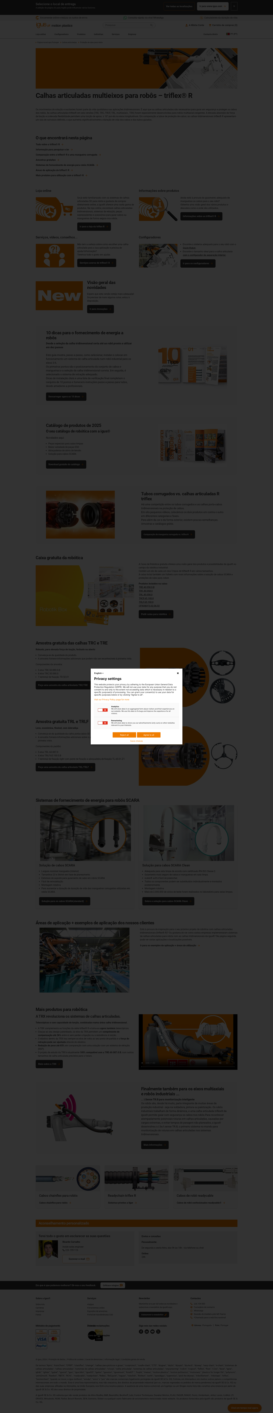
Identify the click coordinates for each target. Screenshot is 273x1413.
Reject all (124, 735)
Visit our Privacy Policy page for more (111, 699)
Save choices (136, 741)
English (98, 673)
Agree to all (148, 735)
